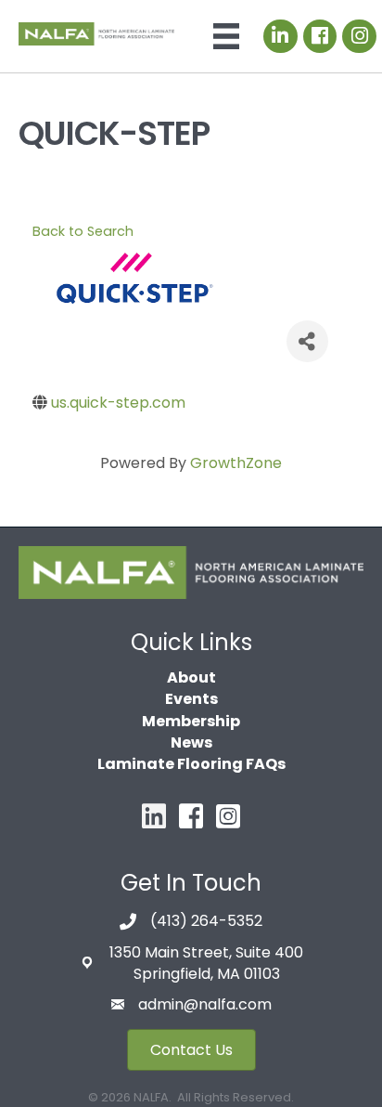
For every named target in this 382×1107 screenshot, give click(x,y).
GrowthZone (236, 463)
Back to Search (83, 231)
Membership (191, 721)
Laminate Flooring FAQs (191, 764)
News (191, 742)
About (191, 677)
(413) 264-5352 (206, 920)
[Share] (307, 341)
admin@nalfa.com (205, 1004)
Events (191, 699)
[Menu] (226, 36)
